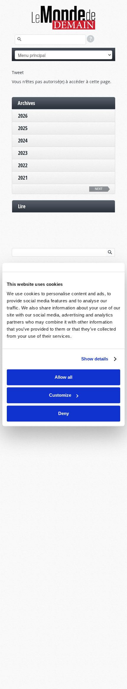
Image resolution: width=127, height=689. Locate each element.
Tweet (18, 72)
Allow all (63, 377)
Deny (63, 413)
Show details (94, 358)
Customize (60, 395)
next (98, 189)
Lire (21, 206)
